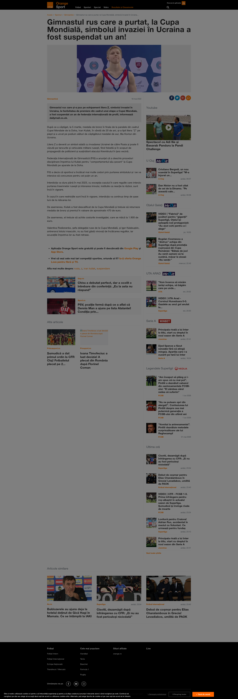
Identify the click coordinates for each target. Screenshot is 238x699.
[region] (119, 694)
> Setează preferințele (157, 694)
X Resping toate (179, 694)
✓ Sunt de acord (203, 694)
